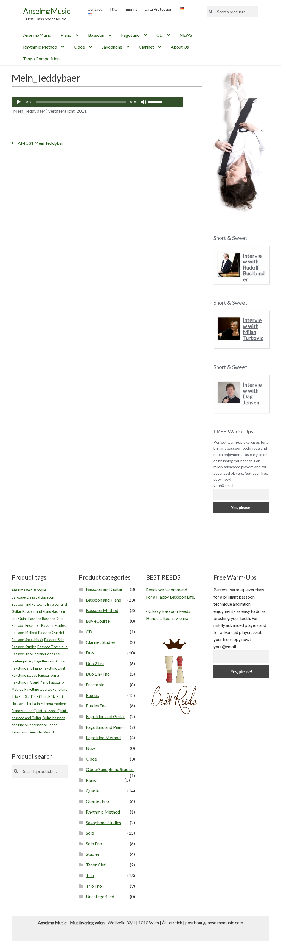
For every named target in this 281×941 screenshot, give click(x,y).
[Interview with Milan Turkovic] (228, 328)
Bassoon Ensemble (26, 625)
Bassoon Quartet (51, 632)
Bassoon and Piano (36, 611)
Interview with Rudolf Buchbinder (254, 267)
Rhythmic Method (40, 46)
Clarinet (146, 46)
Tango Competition (41, 58)
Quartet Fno (97, 801)
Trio (90, 875)
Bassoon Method (24, 632)
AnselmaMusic (46, 11)
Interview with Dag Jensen (252, 393)
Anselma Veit (22, 590)
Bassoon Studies (24, 647)
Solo (90, 832)
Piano (66, 35)
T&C (113, 9)
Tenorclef (35, 732)
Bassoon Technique (52, 647)
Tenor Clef (96, 864)
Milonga (47, 703)
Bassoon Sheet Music (27, 639)
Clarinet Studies (101, 642)
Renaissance (37, 725)
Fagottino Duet (54, 668)
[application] (97, 102)
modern (60, 703)
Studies (93, 854)
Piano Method (22, 710)
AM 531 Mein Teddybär (40, 143)
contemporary (22, 661)
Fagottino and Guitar (50, 661)
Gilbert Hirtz (46, 696)
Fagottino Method (103, 737)
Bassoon (96, 35)
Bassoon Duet (52, 618)
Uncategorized (100, 896)
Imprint (131, 9)
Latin (36, 703)
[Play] (18, 102)
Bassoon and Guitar (104, 589)
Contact (95, 9)
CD (159, 35)
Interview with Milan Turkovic (253, 329)
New (90, 748)
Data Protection (158, 9)
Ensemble (95, 684)
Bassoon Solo (54, 639)
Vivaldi (49, 732)
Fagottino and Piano (27, 668)
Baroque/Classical (26, 597)
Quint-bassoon (45, 710)
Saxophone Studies (103, 822)
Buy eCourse (98, 620)
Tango (52, 725)
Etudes (92, 695)
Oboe (79, 46)
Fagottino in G (48, 675)
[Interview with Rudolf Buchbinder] (228, 265)
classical (53, 654)
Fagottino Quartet (38, 689)
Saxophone (112, 46)
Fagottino (130, 35)
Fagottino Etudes (24, 675)
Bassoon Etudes (53, 625)
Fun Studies (27, 696)
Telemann (19, 732)
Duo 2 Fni (95, 663)
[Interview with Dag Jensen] (228, 392)
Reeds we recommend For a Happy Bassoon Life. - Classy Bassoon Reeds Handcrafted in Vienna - (170, 604)
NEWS (185, 35)
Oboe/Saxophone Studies (110, 769)
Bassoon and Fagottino (29, 604)
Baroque (39, 590)
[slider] (155, 101)
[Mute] (143, 102)
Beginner (39, 654)
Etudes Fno (96, 705)
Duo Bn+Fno (98, 673)
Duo (90, 652)
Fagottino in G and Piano (30, 682)
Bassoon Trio (22, 654)
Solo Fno (94, 843)
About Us (180, 46)
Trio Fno (94, 885)
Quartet (93, 790)
